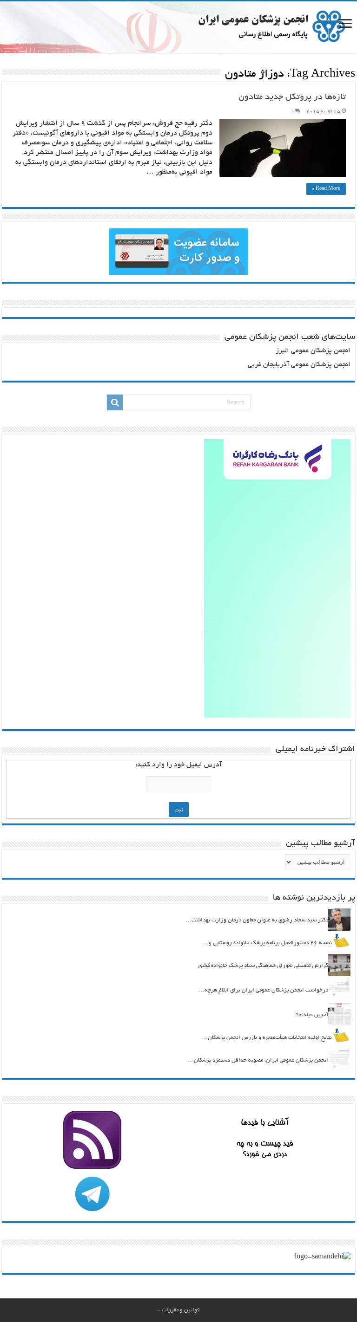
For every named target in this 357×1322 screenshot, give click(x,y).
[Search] (115, 402)
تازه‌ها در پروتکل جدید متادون (292, 97)
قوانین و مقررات (181, 1310)
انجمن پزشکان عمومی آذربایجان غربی (299, 365)
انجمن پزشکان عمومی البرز (313, 351)
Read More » (326, 189)
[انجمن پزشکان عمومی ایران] (178, 27)
